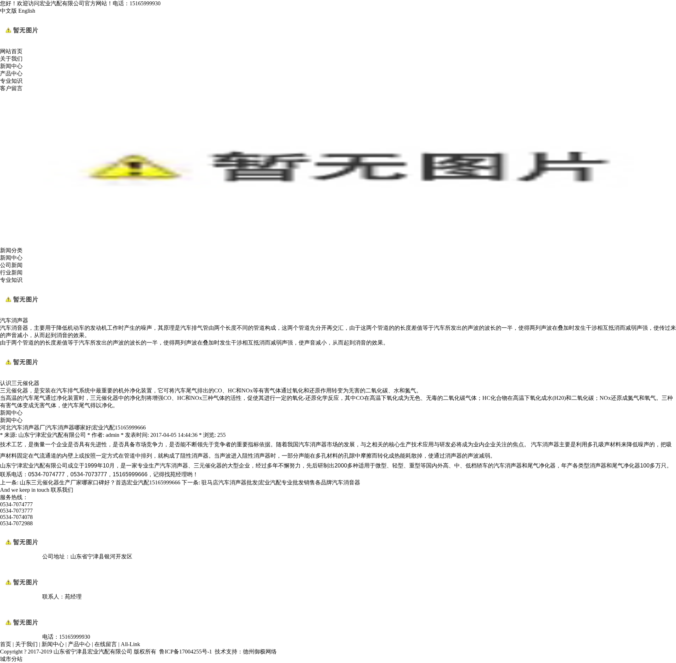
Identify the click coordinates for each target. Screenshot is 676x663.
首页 (5, 644)
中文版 (8, 11)
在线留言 (105, 644)
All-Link (130, 644)
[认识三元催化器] (21, 376)
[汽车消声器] (21, 314)
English (26, 11)
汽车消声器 (14, 320)
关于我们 (11, 59)
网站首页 (11, 51)
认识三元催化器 (19, 383)
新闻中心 (11, 66)
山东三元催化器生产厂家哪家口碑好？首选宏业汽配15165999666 (100, 482)
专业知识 (11, 81)
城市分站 (11, 659)
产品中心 (11, 73)
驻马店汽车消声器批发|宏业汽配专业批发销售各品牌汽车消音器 (280, 482)
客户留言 (11, 88)
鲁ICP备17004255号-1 (185, 652)
